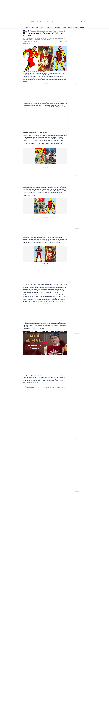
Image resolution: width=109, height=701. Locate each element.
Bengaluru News (50, 27)
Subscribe (80, 21)
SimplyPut (37, 27)
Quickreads (70, 27)
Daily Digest (75, 27)
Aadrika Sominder (30, 387)
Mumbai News (57, 27)
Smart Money (27, 27)
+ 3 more (81, 27)
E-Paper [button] (75, 21)
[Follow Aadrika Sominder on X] (32, 43)
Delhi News (43, 27)
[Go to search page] (26, 22)
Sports (33, 27)
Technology (64, 27)
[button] (24, 22)
